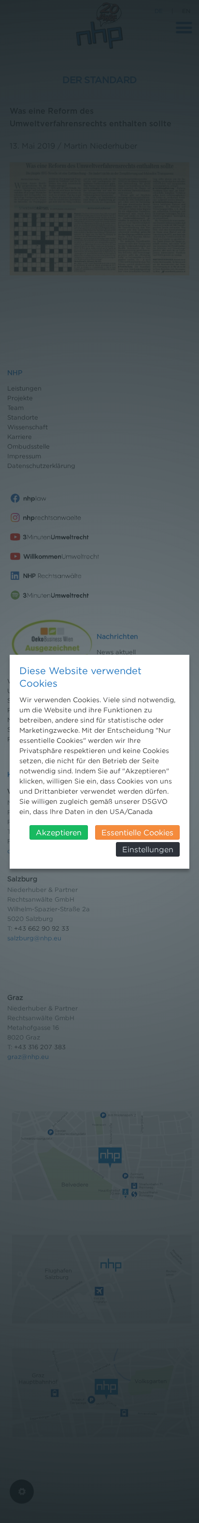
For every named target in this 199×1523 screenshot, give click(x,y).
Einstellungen (147, 849)
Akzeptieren (59, 832)
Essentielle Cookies (137, 832)
